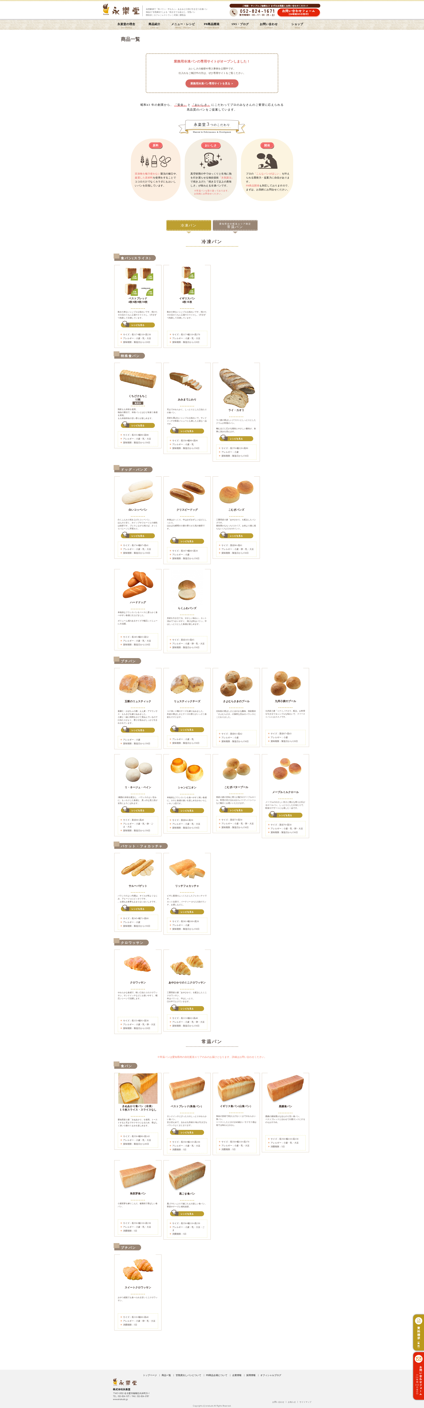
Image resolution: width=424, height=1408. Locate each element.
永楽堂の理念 (126, 26)
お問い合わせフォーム (298, 12)
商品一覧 (166, 1375)
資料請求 (419, 1338)
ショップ (297, 26)
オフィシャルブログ (270, 1375)
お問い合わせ (269, 26)
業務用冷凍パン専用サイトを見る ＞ (212, 83)
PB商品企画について (216, 1375)
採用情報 (251, 1375)
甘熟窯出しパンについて (188, 1375)
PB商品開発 (212, 26)
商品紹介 (154, 26)
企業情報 (236, 1375)
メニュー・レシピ (183, 26)
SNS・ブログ (240, 26)
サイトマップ (305, 1402)
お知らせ (292, 1402)
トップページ (150, 1375)
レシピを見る (138, 325)
